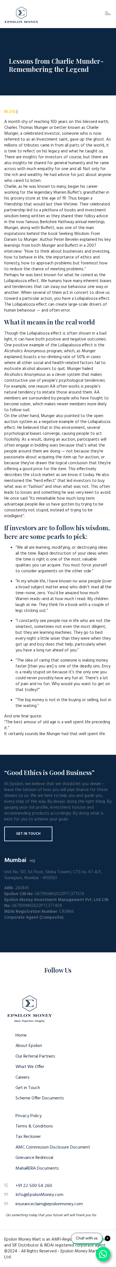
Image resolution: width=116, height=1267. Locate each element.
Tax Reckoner (28, 1136)
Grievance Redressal (34, 1157)
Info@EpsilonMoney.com (39, 1195)
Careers (22, 1077)
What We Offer (29, 1067)
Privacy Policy (28, 1116)
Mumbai (15, 860)
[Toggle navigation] (107, 13)
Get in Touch (28, 834)
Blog (9, 111)
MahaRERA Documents (37, 1168)
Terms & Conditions (34, 1126)
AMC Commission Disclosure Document (52, 1147)
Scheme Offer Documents (39, 1098)
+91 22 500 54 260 (33, 1186)
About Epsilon (28, 1045)
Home (21, 1035)
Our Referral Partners (35, 1056)
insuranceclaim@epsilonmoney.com (49, 1204)
